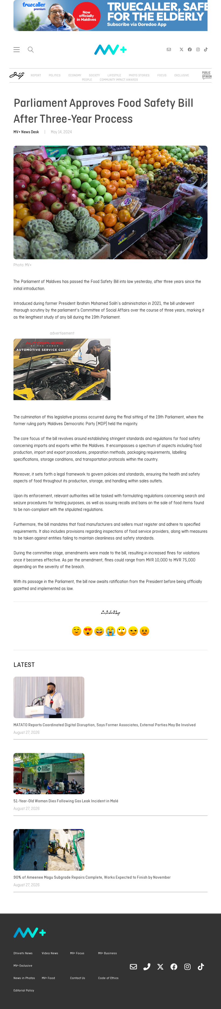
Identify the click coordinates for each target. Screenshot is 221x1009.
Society (94, 75)
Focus (162, 75)
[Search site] (31, 50)
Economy (74, 75)
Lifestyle (114, 75)
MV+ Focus (77, 953)
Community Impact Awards (119, 79)
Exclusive (181, 75)
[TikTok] (200, 966)
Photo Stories (139, 75)
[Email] (133, 966)
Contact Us (77, 978)
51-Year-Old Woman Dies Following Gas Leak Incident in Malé (66, 801)
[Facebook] (173, 966)
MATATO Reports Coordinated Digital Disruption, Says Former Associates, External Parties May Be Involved (104, 725)
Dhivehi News (23, 953)
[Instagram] (187, 966)
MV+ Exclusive (22, 965)
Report (36, 75)
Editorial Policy (23, 990)
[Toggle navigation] (16, 49)
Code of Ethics (108, 978)
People (87, 79)
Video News (50, 953)
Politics (55, 75)
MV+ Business (107, 953)
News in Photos (24, 978)
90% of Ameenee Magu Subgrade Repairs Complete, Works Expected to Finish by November (92, 877)
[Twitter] (160, 966)
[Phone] (146, 966)
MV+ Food (48, 978)
